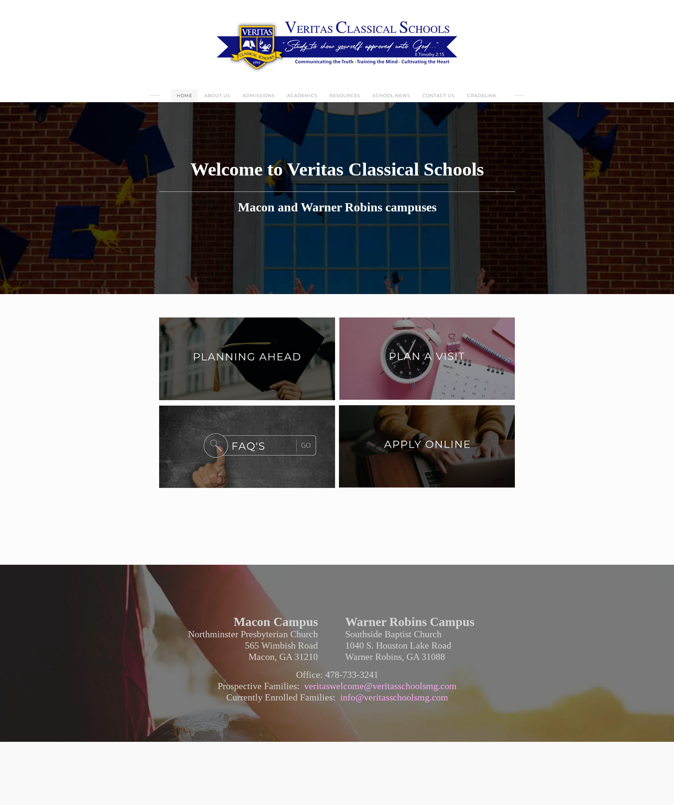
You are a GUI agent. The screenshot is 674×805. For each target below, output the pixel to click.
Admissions (259, 95)
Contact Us (438, 95)
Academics (302, 95)
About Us (217, 95)
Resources (345, 95)
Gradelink (482, 95)
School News (391, 95)
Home (184, 95)
